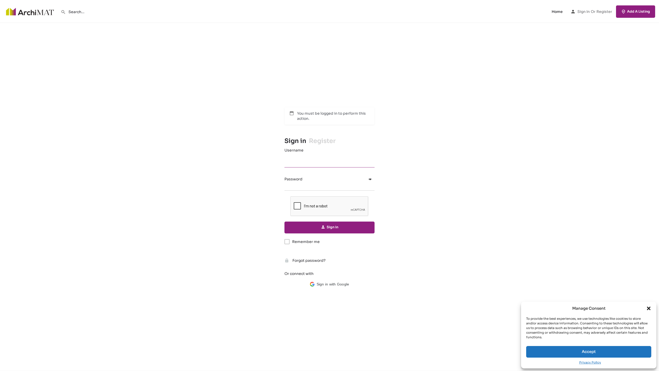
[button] (648, 308)
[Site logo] (30, 11)
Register (604, 11)
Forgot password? (309, 260)
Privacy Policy (590, 362)
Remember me (306, 241)
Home (557, 11)
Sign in (583, 11)
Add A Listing (638, 11)
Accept (589, 351)
